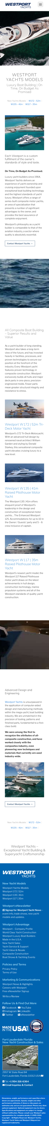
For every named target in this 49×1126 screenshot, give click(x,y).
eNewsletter (27, 1014)
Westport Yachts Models (15, 888)
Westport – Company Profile (17, 929)
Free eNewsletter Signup (15, 991)
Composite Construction (15, 953)
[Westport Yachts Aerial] (24, 149)
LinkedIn (25, 1011)
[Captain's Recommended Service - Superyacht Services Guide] (36, 1032)
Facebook (10, 1007)
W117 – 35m (31, 104)
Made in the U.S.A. (12, 939)
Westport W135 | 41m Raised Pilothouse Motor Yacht (22, 492)
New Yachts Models (16, 101)
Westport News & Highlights (17, 984)
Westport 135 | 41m (12, 895)
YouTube (26, 1007)
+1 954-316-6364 (19, 1081)
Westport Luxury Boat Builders (18, 936)
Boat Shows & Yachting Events (18, 957)
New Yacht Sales (11, 943)
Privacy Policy (9, 969)
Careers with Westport (14, 987)
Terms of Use (9, 972)
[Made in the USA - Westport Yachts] (15, 1030)
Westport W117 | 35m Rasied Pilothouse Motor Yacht (22, 564)
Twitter (9, 1014)
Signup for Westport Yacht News (23, 910)
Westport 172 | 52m (12, 891)
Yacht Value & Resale (13, 950)
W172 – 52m (35, 101)
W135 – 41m (17, 104)
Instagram (11, 1011)
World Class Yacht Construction (19, 932)
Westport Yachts (14, 702)
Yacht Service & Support (15, 946)
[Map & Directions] (42, 1075)
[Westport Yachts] (24, 796)
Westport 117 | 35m (12, 898)
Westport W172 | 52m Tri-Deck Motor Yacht (24, 426)
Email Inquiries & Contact (19, 1085)
